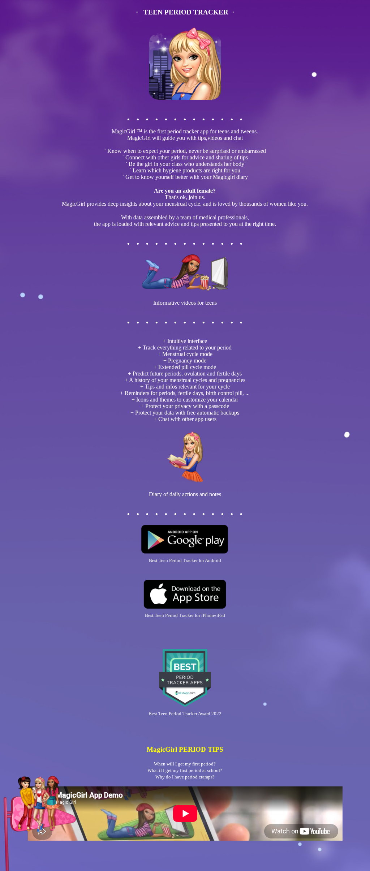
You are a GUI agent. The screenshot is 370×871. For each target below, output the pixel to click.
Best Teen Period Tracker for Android (185, 560)
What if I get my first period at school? (184, 770)
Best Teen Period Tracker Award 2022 (185, 713)
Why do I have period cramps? (185, 777)
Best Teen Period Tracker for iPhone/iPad (185, 615)
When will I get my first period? (185, 764)
